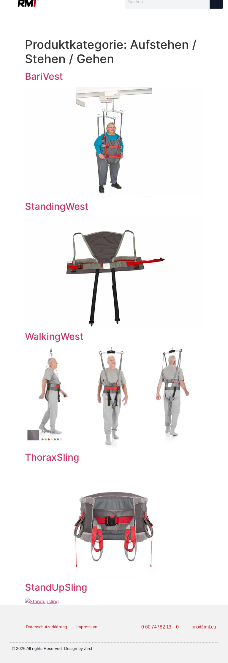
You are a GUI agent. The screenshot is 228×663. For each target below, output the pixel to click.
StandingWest (56, 206)
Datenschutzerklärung (46, 626)
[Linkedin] (213, 648)
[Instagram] (205, 648)
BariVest (44, 76)
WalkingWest (54, 336)
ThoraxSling (52, 457)
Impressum (86, 626)
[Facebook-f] (197, 648)
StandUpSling (56, 587)
